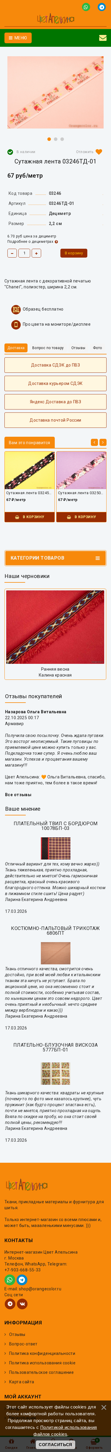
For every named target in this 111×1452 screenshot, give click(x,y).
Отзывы (17, 1334)
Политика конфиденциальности (42, 1353)
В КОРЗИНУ (33, 517)
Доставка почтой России (55, 420)
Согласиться (55, 1444)
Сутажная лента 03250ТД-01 (81, 493)
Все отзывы (18, 794)
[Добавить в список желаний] (88, 151)
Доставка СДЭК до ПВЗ (55, 365)
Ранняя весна (55, 669)
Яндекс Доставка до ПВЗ (55, 401)
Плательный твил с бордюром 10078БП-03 (56, 826)
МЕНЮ (20, 38)
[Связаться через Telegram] (102, 6)
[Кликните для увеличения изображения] (55, 92)
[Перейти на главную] (55, 19)
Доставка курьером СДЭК (55, 383)
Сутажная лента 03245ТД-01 (29, 493)
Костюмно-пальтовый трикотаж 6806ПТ (55, 931)
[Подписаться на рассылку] (103, 38)
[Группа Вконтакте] (22, 1304)
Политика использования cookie (42, 1363)
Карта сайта (21, 1381)
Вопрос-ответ (23, 1344)
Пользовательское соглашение (41, 1372)
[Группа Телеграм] (10, 1304)
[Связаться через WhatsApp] (87, 6)
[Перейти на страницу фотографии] (55, 627)
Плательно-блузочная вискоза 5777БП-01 (55, 1047)
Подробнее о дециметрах (30, 242)
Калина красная (55, 675)
